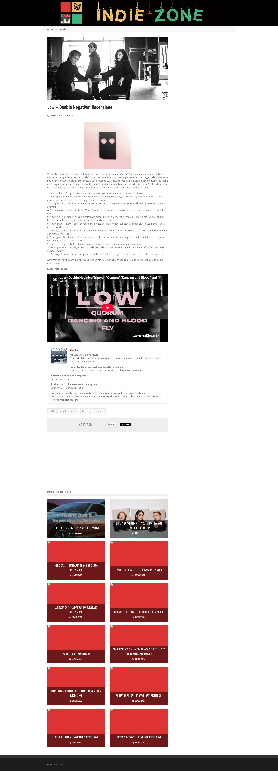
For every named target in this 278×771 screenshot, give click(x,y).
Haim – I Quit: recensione (76, 654)
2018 (52, 411)
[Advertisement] (107, 460)
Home (50, 29)
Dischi (70, 115)
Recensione (97, 411)
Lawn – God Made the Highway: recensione (139, 570)
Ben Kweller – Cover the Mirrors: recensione (139, 612)
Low (84, 411)
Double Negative (68, 411)
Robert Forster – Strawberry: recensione (139, 695)
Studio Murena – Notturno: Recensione (76, 737)
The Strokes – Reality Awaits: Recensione (76, 528)
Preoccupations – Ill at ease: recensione (139, 737)
